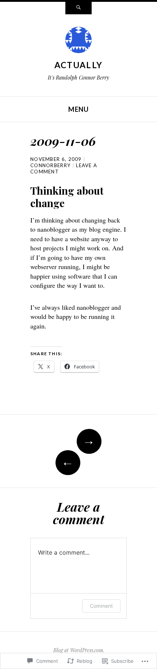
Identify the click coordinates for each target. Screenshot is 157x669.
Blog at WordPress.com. (78, 650)
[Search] (78, 8)
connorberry (50, 165)
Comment (101, 606)
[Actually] (78, 41)
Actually (78, 65)
